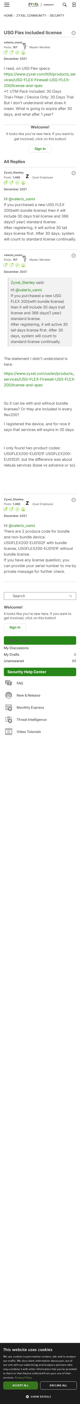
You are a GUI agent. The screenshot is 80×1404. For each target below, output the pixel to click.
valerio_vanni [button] (13, 42)
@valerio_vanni (22, 199)
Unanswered (40, 661)
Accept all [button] (21, 1385)
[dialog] (40, 1373)
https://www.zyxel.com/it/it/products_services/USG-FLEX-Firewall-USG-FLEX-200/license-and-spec (40, 80)
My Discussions (16, 648)
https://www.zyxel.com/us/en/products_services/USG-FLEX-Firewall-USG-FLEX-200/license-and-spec (40, 379)
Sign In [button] (40, 149)
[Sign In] (74, 4)
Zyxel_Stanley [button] (14, 172)
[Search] (64, 4)
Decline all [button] (58, 1385)
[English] (40, 4)
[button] (73, 33)
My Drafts (40, 654)
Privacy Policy (23, 1377)
